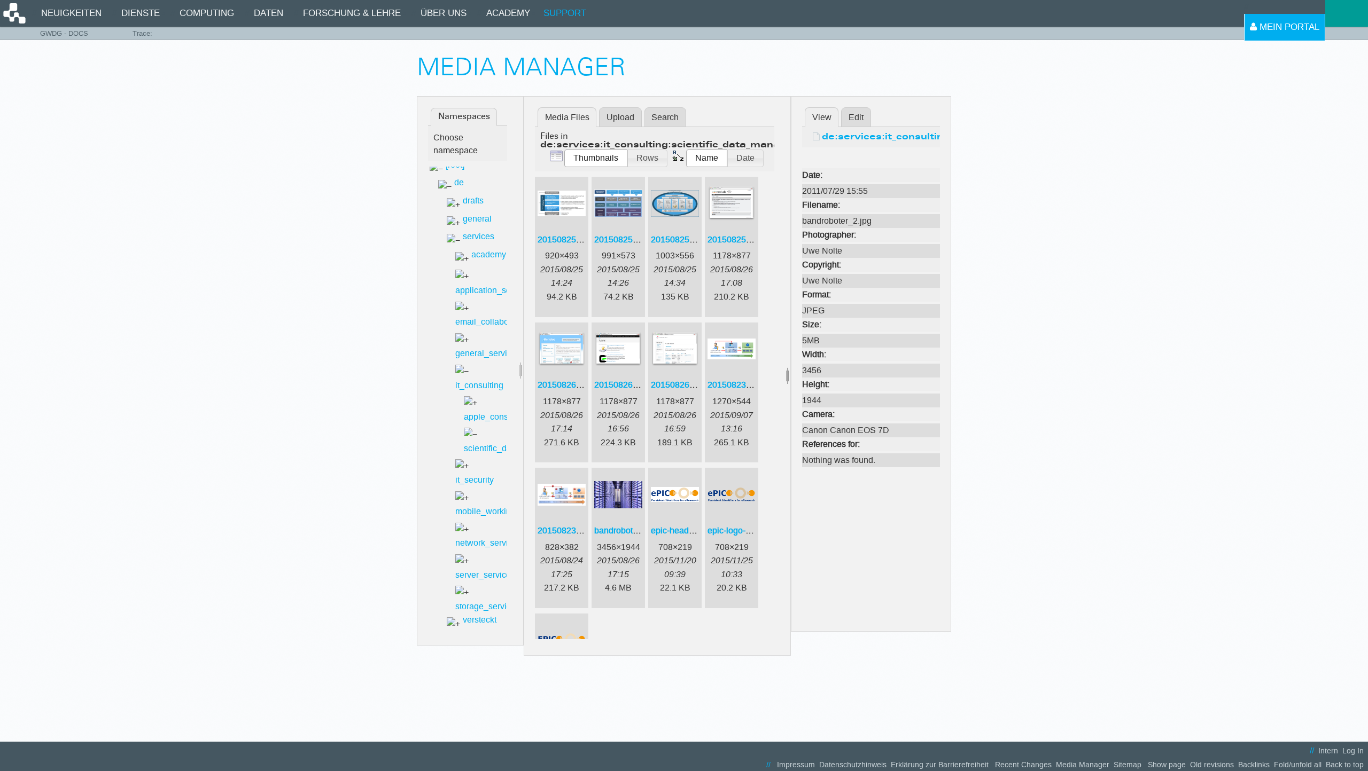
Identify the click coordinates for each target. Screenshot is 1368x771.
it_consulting (479, 385)
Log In (1353, 751)
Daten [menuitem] (268, 13)
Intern (1328, 751)
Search (665, 117)
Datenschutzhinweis (853, 765)
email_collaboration (492, 321)
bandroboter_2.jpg (629, 530)
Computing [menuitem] (207, 13)
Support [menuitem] (564, 13)
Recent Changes (1023, 765)
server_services (485, 574)
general (477, 218)
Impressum (796, 765)
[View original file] (871, 158)
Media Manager (1082, 765)
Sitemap (1127, 765)
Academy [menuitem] (508, 13)
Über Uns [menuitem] (444, 13)
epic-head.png (678, 530)
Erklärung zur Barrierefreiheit (940, 765)
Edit (856, 117)
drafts (473, 200)
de (459, 182)
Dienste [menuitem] (140, 13)
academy (488, 254)
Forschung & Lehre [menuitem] (352, 13)
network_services (488, 542)
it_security (474, 479)
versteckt (479, 619)
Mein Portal (1288, 27)
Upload (620, 117)
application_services (494, 290)
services (478, 236)
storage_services (487, 606)
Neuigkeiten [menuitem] (71, 13)
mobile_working (485, 511)
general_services (487, 353)
